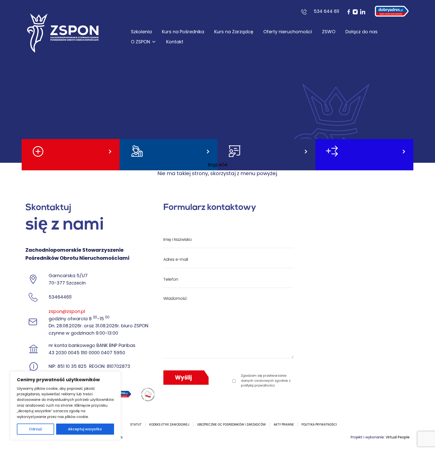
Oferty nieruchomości (287, 31)
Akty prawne (284, 424)
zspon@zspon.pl (67, 311)
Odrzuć (35, 429)
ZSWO (328, 31)
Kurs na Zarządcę (233, 31)
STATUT (135, 424)
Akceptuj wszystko (85, 429)
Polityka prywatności (319, 424)
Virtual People (398, 437)
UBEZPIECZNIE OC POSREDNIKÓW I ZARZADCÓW (231, 424)
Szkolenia (141, 31)
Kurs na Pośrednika (183, 31)
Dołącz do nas (361, 31)
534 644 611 (326, 11)
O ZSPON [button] (140, 42)
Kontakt (174, 42)
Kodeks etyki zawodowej (169, 424)
